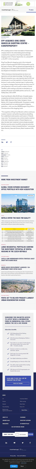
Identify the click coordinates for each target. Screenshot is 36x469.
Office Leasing (23, 401)
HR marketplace (24, 423)
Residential (3, 244)
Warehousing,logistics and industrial (7, 410)
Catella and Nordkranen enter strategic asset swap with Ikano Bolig (18, 259)
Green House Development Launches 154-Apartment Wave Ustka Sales (15, 268)
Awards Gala (6, 420)
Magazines (5, 423)
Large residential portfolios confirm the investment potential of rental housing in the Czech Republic (17, 249)
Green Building (6, 406)
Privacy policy (13, 455)
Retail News (22, 404)
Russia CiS (22, 406)
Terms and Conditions (21, 455)
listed (2, 158)
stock (2, 166)
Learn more (23, 462)
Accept (14, 466)
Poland (2, 161)
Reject (22, 466)
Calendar (22, 417)
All (3, 398)
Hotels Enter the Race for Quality (15, 218)
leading (2, 156)
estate (2, 153)
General (4, 404)
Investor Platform (25, 420)
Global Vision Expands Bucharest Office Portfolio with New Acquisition (17, 188)
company (2, 151)
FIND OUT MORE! (18, 383)
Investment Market (5, 184)
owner (2, 159)
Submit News (24, 410)
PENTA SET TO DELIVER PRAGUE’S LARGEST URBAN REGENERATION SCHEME (17, 299)
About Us (5, 417)
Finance (4, 401)
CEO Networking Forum (17, 427)
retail (2, 164)
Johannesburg (3, 154)
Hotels (2, 215)
